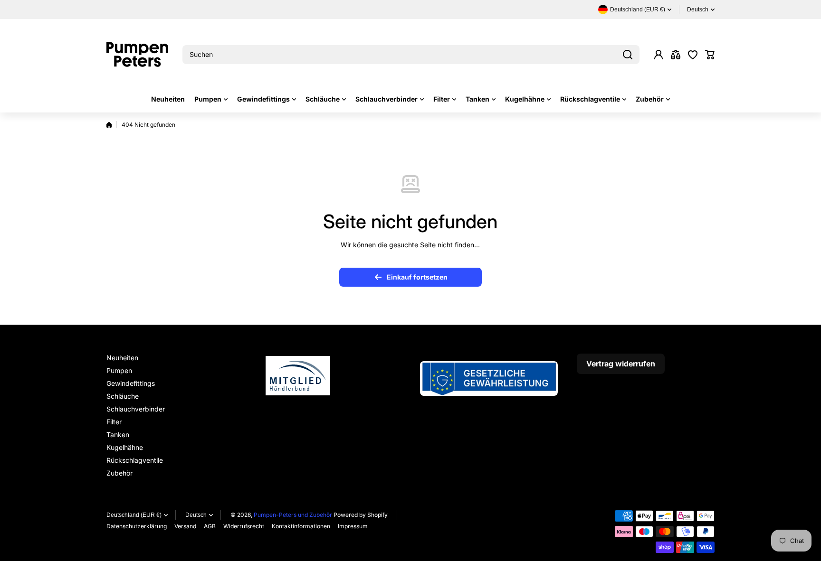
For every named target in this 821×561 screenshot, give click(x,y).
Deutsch (697, 9)
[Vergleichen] (675, 54)
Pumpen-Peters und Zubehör (293, 514)
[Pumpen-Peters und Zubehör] (137, 54)
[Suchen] (628, 54)
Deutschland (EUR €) (134, 515)
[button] (710, 54)
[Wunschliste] (692, 54)
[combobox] (411, 54)
